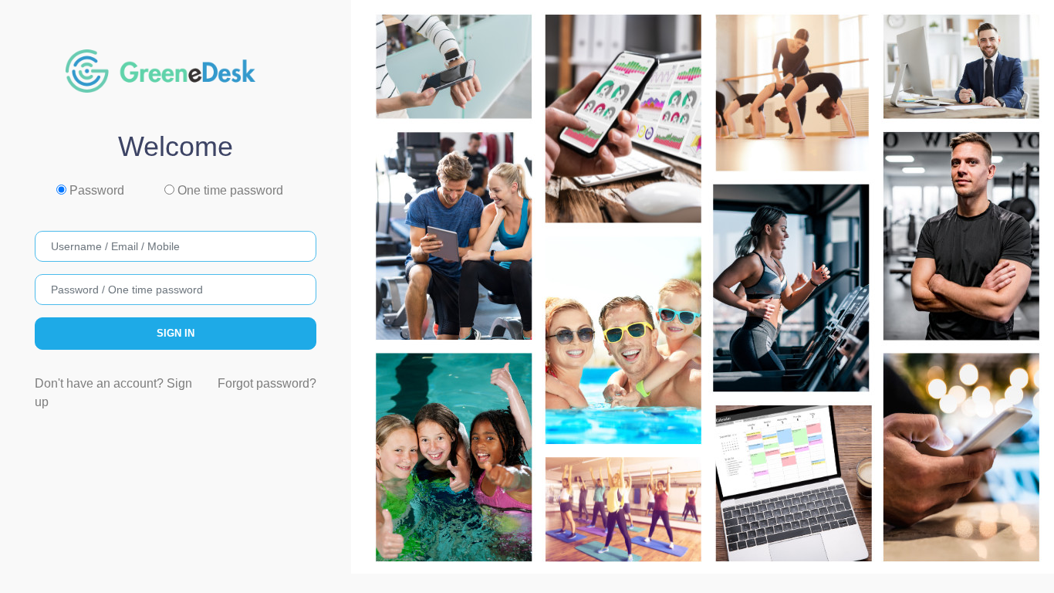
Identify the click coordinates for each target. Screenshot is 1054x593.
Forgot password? (267, 383)
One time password (228, 190)
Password (95, 190)
